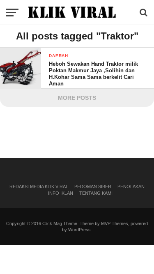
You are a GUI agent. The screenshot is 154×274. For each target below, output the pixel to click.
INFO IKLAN (60, 193)
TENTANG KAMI (96, 193)
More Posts (77, 97)
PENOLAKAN (131, 186)
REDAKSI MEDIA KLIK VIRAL (38, 186)
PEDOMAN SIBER (92, 186)
